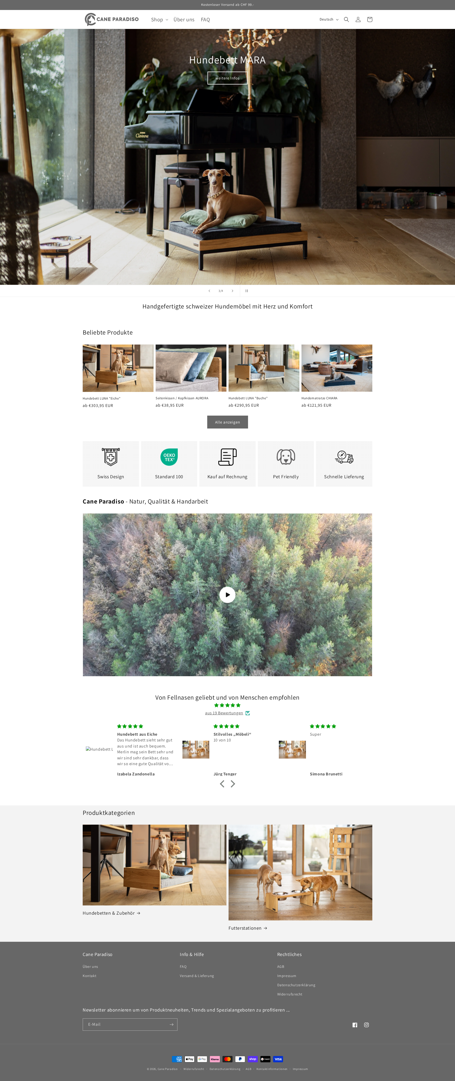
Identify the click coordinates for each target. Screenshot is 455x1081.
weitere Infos (227, 78)
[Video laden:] (227, 595)
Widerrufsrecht (290, 994)
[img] (227, 705)
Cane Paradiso (168, 1069)
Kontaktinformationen (272, 1069)
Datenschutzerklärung (296, 985)
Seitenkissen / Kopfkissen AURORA (182, 398)
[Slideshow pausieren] (245, 291)
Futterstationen (245, 928)
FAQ (183, 966)
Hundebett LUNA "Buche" (248, 398)
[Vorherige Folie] (209, 291)
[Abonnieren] (171, 1024)
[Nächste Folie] (232, 291)
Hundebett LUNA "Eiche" (101, 398)
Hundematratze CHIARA (319, 398)
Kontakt (89, 975)
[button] (159, 19)
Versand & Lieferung (197, 975)
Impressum (286, 975)
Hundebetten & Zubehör (109, 913)
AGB (280, 966)
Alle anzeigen (227, 422)
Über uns (90, 966)
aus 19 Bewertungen (224, 713)
